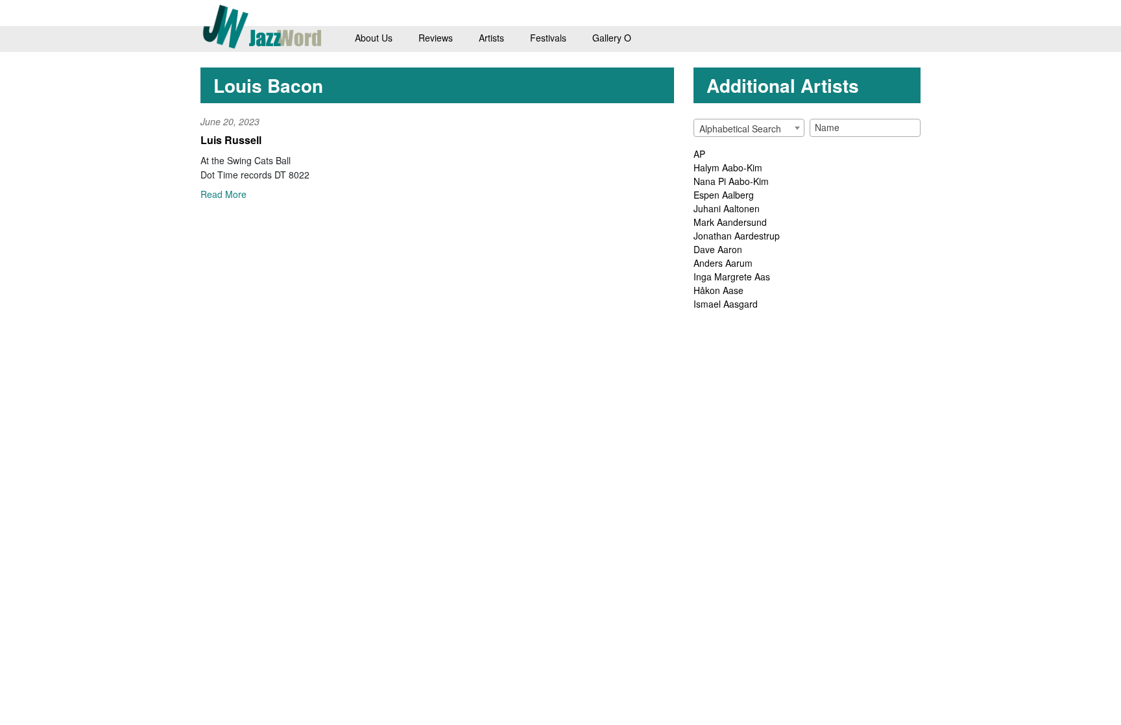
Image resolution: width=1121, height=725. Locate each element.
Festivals (548, 37)
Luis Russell (230, 139)
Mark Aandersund (730, 221)
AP (699, 153)
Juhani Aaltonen (726, 208)
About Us (373, 37)
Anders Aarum (723, 262)
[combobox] (748, 128)
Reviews (435, 37)
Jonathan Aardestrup (736, 235)
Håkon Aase (718, 290)
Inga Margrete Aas (731, 276)
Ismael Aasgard (725, 303)
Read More (223, 194)
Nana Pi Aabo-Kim (731, 181)
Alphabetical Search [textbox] (740, 128)
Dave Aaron (717, 249)
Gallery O (611, 37)
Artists (491, 37)
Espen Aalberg (723, 194)
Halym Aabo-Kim (727, 167)
